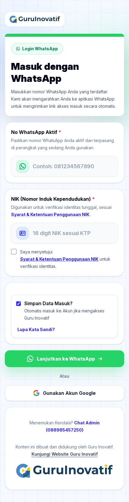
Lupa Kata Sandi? (36, 329)
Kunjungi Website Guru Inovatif (65, 454)
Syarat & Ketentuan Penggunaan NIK (50, 214)
